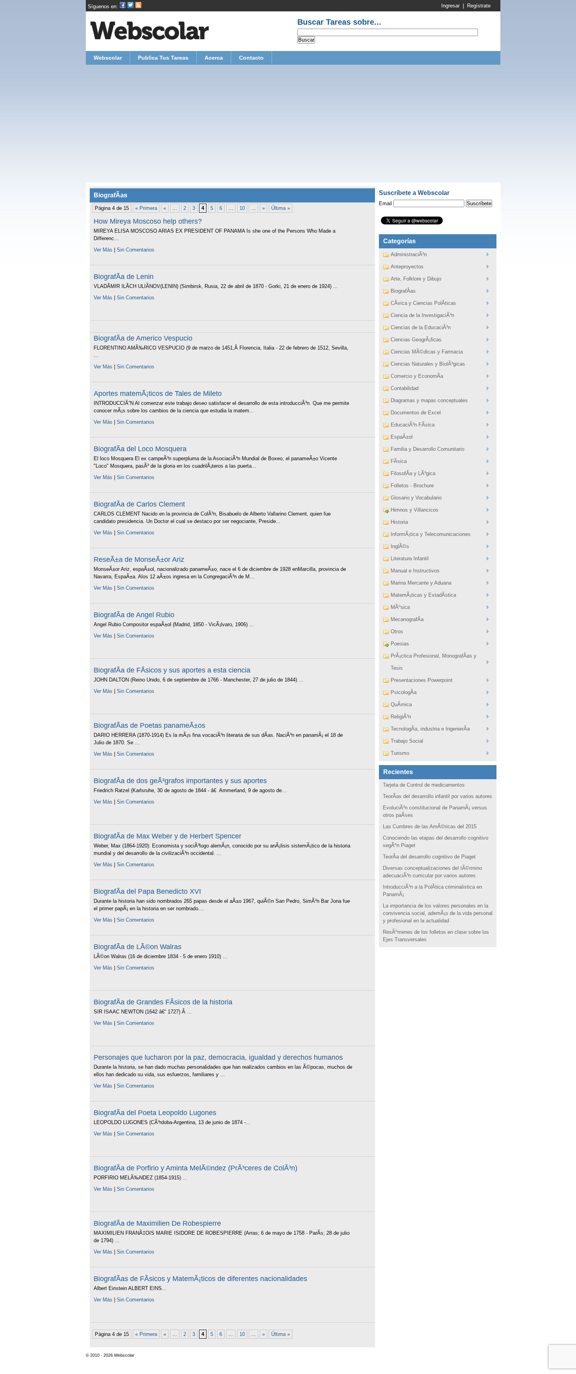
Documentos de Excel (416, 412)
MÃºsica (400, 607)
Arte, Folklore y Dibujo (416, 279)
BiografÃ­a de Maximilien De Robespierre (157, 1223)
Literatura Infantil (410, 558)
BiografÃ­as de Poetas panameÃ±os (149, 725)
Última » (280, 208)
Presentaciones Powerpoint (422, 680)
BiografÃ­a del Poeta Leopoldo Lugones (155, 1113)
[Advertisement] (293, 124)
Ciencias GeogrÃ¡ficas (416, 340)
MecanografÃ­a (407, 619)
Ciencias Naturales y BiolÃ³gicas (428, 364)
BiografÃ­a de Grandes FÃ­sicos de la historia (163, 1002)
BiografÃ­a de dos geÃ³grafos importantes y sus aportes (180, 781)
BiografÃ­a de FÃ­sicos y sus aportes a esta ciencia (172, 670)
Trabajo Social (407, 741)
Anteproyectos (407, 267)
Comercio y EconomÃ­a (417, 376)
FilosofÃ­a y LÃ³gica (413, 473)
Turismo (400, 753)
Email (385, 203)
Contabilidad (404, 388)
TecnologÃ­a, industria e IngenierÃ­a (430, 729)
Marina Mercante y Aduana (421, 583)
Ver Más (103, 250)
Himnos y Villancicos (414, 510)
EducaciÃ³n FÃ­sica (413, 425)
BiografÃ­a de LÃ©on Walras (137, 947)
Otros (397, 631)
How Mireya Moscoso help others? (148, 221)
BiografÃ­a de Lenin (124, 277)
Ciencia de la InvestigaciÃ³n (422, 315)
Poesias (400, 644)
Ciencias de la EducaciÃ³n (421, 327)
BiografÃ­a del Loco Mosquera (140, 449)
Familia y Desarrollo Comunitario (427, 449)
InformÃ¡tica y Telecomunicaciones (431, 534)
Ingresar (450, 6)
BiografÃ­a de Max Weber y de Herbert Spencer (167, 836)
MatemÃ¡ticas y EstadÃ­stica (423, 595)
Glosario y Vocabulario (416, 498)
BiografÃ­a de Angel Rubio (134, 615)
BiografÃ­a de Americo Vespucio (143, 338)
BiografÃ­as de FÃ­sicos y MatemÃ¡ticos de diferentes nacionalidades (200, 1279)
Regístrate (479, 6)
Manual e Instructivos (415, 571)
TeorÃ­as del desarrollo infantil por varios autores (437, 796)
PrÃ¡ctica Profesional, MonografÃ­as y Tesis (433, 662)
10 (242, 208)
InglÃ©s (400, 546)
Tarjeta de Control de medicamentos (424, 785)
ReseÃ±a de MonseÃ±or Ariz (139, 559)
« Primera (146, 208)
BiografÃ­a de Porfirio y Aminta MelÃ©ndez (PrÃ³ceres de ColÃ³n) (195, 1168)
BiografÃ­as (403, 291)
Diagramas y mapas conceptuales (429, 400)
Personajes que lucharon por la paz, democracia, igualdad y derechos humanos (218, 1057)
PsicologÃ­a (404, 692)
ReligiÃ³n (401, 717)
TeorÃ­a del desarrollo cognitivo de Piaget (429, 857)
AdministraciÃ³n (409, 254)
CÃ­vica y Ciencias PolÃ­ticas (423, 303)
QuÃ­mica (401, 704)
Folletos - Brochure (412, 485)
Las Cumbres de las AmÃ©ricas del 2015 (429, 826)
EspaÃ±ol (402, 437)
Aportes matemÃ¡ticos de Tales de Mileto (158, 393)
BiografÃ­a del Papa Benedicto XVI (147, 891)
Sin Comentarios (135, 250)
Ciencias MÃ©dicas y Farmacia (427, 352)
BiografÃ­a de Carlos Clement (139, 504)
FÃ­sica (399, 461)
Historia (399, 522)
